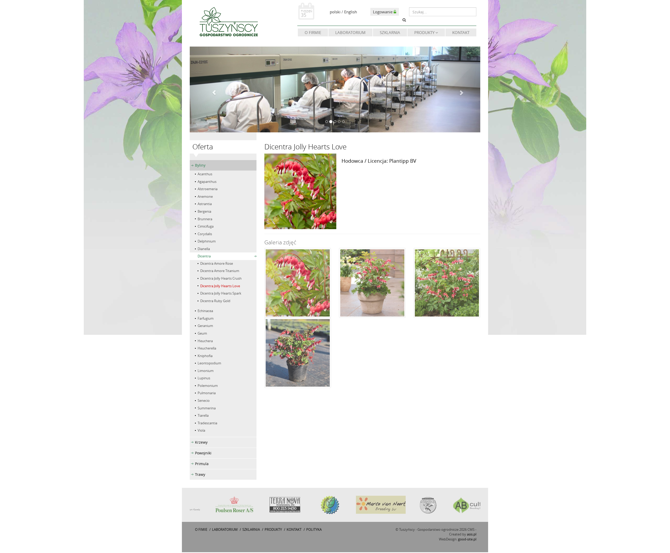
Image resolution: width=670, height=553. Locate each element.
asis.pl (471, 534)
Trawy (200, 474)
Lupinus (204, 378)
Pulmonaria (207, 393)
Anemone (205, 196)
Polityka (314, 529)
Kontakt (461, 32)
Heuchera (205, 340)
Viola (201, 430)
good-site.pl (467, 539)
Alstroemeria (207, 189)
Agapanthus (207, 181)
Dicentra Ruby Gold (215, 300)
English (350, 11)
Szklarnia (390, 32)
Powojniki (203, 452)
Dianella (204, 248)
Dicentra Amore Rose (216, 263)
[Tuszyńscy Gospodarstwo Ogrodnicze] (228, 22)
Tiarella (203, 415)
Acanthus (205, 174)
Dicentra (204, 256)
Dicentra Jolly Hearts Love (220, 286)
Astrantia (205, 203)
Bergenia (204, 211)
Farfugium (206, 318)
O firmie (313, 32)
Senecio (204, 400)
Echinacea (205, 310)
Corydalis (205, 234)
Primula (202, 463)
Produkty (425, 32)
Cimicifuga (206, 226)
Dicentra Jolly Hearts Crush (221, 278)
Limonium (206, 370)
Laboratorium (350, 32)
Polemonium (208, 385)
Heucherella (207, 348)
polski (335, 11)
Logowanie (383, 11)
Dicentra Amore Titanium (219, 270)
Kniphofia (205, 355)
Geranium (205, 325)
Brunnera (205, 219)
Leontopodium (209, 363)
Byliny (200, 165)
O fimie (201, 529)
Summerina (207, 408)
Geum (202, 333)
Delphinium (207, 241)
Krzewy (201, 442)
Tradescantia (207, 423)
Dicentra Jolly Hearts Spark (220, 293)
